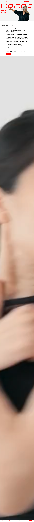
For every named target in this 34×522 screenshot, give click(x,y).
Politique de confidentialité (13, 521)
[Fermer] (33, 520)
